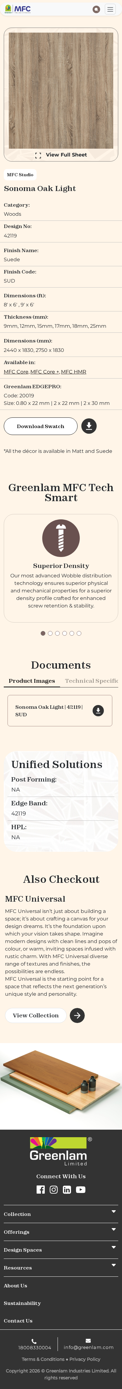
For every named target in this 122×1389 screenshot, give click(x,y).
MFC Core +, (45, 372)
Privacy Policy (84, 1359)
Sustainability (22, 1303)
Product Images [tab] (32, 680)
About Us (15, 1285)
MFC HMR (73, 372)
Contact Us (18, 1320)
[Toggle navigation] (110, 9)
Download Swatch (40, 426)
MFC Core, (16, 372)
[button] (43, 633)
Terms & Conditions (43, 1359)
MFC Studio (20, 175)
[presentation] (32, 680)
